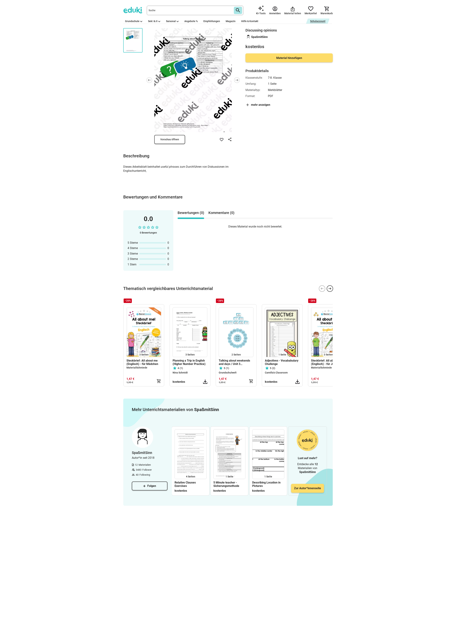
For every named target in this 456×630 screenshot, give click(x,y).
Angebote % (191, 21)
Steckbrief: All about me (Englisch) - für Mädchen (142, 362)
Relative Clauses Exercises (185, 484)
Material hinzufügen (289, 58)
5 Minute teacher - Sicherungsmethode (226, 484)
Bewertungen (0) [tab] (191, 213)
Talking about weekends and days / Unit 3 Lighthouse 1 (234, 362)
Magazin (230, 21)
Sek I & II (152, 21)
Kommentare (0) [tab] (221, 213)
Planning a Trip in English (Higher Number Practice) (189, 362)
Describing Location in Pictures (266, 484)
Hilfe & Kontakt (249, 21)
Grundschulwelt (228, 372)
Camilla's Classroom (276, 372)
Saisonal (171, 21)
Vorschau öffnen (169, 139)
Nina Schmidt (180, 372)
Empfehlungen (211, 21)
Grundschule (132, 21)
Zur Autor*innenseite (307, 488)
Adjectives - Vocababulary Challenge (281, 362)
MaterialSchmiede (136, 367)
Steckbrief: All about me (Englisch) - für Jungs (326, 362)
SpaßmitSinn (259, 37)
